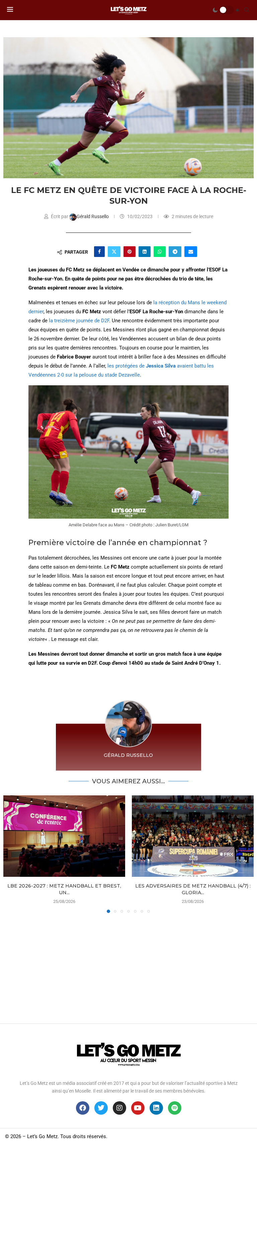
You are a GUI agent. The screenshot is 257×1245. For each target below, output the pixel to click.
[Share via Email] (190, 251)
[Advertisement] (128, 966)
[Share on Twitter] (114, 251)
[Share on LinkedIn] (145, 251)
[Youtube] (138, 1108)
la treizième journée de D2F (79, 321)
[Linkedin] (156, 1108)
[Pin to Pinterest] (129, 251)
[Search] (246, 10)
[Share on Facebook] (99, 251)
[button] (12, 854)
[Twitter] (101, 1108)
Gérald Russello (93, 216)
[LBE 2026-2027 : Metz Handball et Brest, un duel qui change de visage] (64, 836)
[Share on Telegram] (175, 251)
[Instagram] (119, 1108)
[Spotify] (174, 1108)
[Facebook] (82, 1108)
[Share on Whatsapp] (160, 251)
